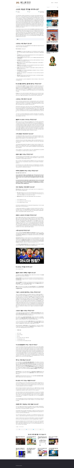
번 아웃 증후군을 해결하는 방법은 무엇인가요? (31, 437)
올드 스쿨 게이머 (25, 2)
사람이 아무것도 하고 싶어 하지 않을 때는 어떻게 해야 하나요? (42, 437)
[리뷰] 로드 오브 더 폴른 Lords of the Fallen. (52, 53)
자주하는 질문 (56, 2)
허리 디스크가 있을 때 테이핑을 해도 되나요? (42, 449)
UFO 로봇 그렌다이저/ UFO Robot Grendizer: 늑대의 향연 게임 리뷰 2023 (52, 42)
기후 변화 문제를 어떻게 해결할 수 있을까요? (53, 449)
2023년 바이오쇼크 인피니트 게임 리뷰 (52, 27)
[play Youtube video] (30, 256)
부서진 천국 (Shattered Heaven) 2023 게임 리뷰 (52, 18)
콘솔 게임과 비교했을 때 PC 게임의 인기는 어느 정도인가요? (20, 449)
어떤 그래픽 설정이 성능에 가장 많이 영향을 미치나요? (31, 449)
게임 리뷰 (52, 2)
